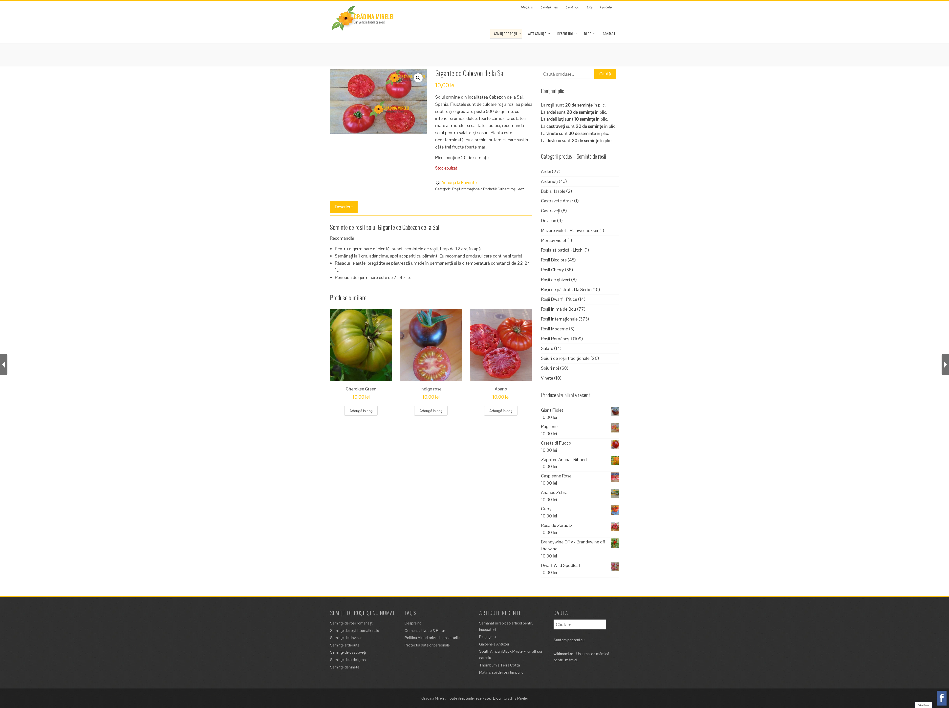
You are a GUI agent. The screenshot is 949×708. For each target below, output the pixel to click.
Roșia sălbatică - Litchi (562, 250)
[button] (418, 77)
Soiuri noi (550, 368)
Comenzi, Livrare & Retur (425, 630)
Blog (587, 33)
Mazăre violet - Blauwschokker (570, 230)
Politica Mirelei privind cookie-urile (432, 637)
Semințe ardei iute (345, 645)
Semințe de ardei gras (348, 659)
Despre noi (565, 33)
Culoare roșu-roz (510, 189)
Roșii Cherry (552, 270)
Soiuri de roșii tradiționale (565, 358)
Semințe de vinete (344, 667)
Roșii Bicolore (554, 260)
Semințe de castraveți (348, 652)
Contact (609, 33)
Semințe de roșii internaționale (354, 630)
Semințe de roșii (505, 33)
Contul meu (549, 7)
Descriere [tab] (344, 207)
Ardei (546, 171)
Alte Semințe (537, 33)
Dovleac (548, 220)
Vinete (547, 378)
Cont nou (572, 7)
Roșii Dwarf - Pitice (559, 299)
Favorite (606, 7)
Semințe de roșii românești (351, 623)
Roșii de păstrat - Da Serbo (566, 289)
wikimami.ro (563, 653)
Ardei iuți (549, 181)
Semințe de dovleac (346, 637)
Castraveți (550, 211)
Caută (605, 74)
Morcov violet (553, 240)
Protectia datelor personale (427, 645)
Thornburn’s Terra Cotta (499, 665)
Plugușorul (487, 636)
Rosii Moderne (554, 329)
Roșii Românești (556, 339)
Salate (547, 348)
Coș (589, 7)
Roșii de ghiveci (555, 279)
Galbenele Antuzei (494, 644)
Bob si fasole (553, 191)
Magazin (527, 7)
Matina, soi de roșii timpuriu (501, 672)
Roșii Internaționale (467, 189)
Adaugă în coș (360, 410)
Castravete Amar (557, 201)
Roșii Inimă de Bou (558, 309)
